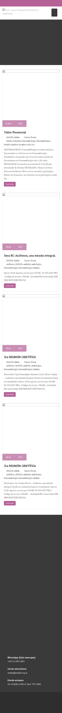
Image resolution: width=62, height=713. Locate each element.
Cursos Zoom (30, 137)
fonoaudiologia (28, 141)
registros (14, 144)
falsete (9, 141)
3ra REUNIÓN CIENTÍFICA (20, 357)
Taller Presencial (15, 132)
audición (27, 264)
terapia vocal (24, 144)
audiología (36, 264)
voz (33, 144)
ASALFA (18, 264)
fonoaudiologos (43, 141)
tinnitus (36, 267)
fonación (17, 141)
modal (6, 144)
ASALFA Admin (12, 137)
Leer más (10, 184)
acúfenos (10, 264)
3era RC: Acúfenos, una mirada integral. (30, 256)
